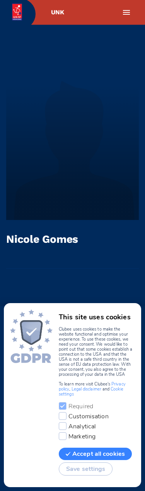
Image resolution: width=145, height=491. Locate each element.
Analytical (82, 426)
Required (80, 406)
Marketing (82, 436)
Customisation (88, 416)
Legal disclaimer (86, 389)
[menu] (126, 12)
